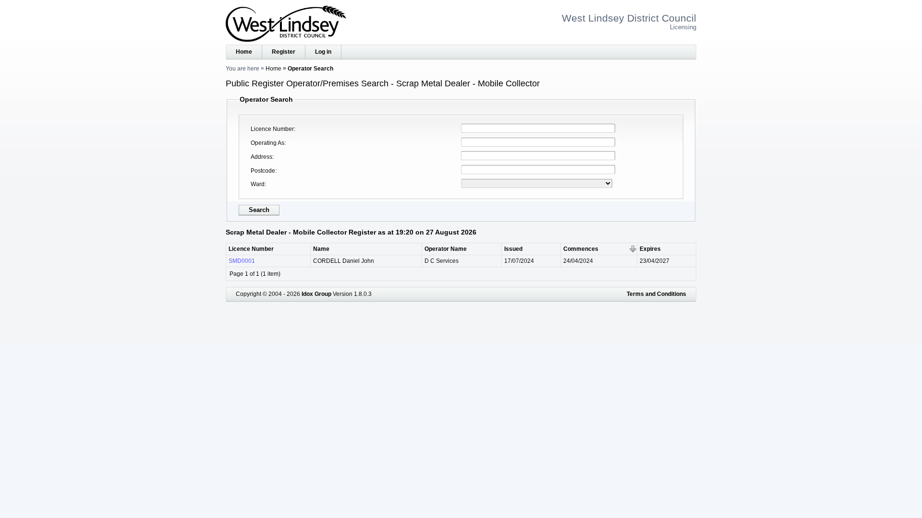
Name (321, 249)
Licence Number (272, 129)
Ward (258, 184)
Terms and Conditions (656, 294)
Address (261, 156)
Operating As (267, 143)
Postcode (263, 170)
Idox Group (316, 294)
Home (244, 51)
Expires (650, 249)
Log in (323, 51)
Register (283, 51)
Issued (513, 249)
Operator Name (446, 249)
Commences (580, 249)
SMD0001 (242, 261)
